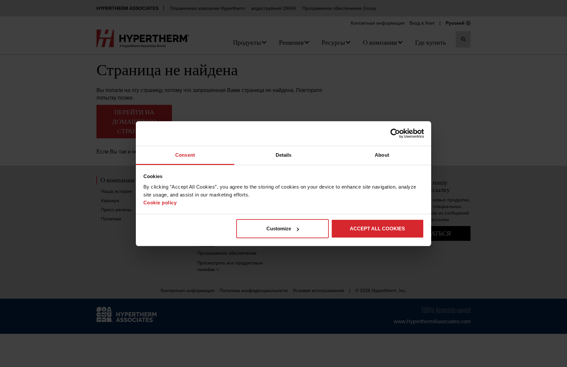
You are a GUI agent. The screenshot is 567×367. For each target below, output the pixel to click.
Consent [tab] (185, 155)
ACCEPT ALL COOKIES (377, 228)
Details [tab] (284, 155)
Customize (278, 228)
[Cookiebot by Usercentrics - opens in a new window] (395, 133)
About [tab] (382, 155)
